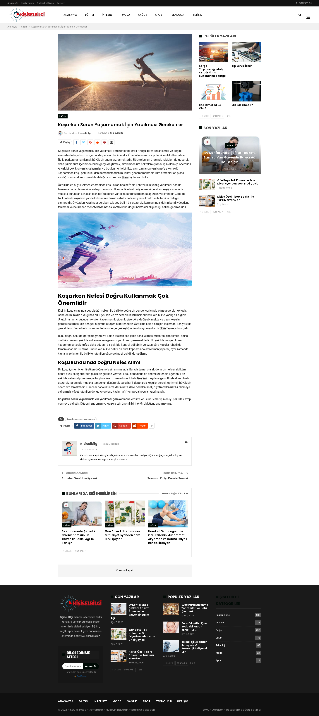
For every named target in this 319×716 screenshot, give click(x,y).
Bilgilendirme (223, 615)
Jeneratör (96, 710)
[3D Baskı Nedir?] (246, 91)
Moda (126, 15)
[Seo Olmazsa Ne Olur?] (213, 91)
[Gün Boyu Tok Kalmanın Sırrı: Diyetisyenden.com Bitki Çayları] (125, 514)
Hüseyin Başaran (117, 710)
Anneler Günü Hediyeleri (79, 478)
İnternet (108, 15)
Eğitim (89, 15)
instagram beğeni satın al (243, 710)
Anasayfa (12, 3)
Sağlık (142, 15)
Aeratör (217, 710)
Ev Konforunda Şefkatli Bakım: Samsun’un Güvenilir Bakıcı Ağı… (130, 611)
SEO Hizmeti (78, 710)
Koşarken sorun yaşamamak (81, 419)
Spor (158, 15)
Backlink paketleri (143, 710)
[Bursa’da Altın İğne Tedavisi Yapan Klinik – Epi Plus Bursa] (171, 627)
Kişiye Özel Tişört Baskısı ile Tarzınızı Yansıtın (235, 198)
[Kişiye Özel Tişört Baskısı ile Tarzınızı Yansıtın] (207, 201)
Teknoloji (177, 15)
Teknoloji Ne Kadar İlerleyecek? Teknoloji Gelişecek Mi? (194, 647)
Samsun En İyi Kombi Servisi (167, 478)
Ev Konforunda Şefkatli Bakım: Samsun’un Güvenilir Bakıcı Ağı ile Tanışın (230, 157)
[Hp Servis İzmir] (246, 52)
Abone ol (91, 666)
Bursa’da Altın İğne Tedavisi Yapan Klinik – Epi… (194, 626)
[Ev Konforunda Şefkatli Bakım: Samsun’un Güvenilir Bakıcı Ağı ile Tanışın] (82, 514)
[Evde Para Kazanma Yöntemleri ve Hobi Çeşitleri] (171, 609)
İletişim (61, 3)
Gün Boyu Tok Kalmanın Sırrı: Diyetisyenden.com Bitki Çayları (238, 181)
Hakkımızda (27, 3)
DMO (206, 710)
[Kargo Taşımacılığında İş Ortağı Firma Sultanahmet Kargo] (213, 52)
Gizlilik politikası (45, 3)
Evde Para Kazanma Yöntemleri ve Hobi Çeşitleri (194, 608)
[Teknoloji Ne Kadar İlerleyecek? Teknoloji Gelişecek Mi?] (171, 646)
